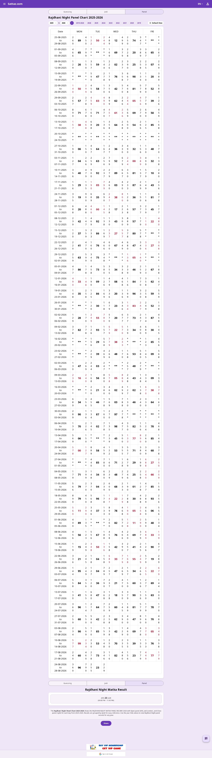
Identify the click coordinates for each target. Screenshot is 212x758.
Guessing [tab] (68, 12)
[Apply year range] (72, 23)
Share (106, 723)
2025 (96, 23)
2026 (89, 23)
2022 (118, 23)
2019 (139, 23)
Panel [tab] (144, 12)
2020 (132, 23)
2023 (111, 23)
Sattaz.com (15, 3)
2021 (125, 23)
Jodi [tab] (106, 12)
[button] (106, 754)
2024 (103, 23)
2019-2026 (80, 23)
